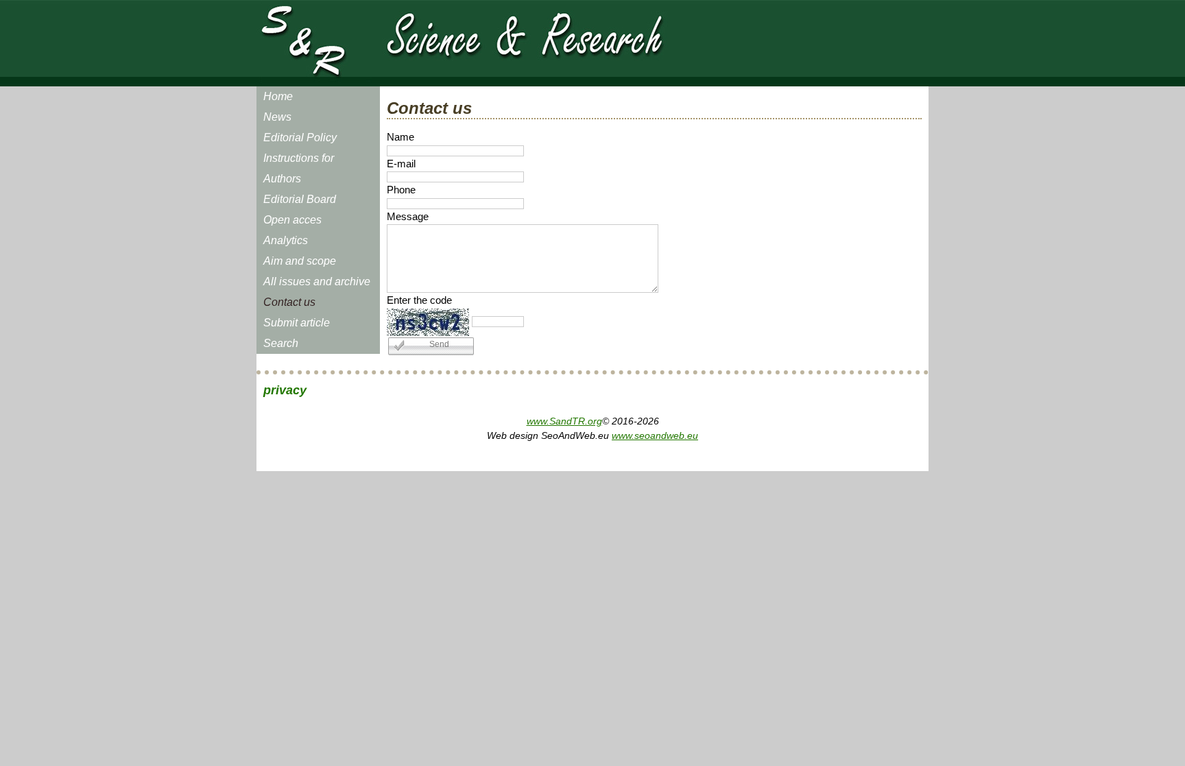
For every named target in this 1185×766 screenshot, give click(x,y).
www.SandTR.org (564, 421)
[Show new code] (428, 322)
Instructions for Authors (298, 168)
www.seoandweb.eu (655, 435)
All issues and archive (316, 281)
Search (280, 343)
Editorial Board (299, 199)
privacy (285, 390)
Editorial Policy (300, 137)
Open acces (292, 220)
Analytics (285, 240)
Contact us (289, 302)
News (277, 117)
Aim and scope (299, 261)
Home (278, 96)
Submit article (296, 322)
